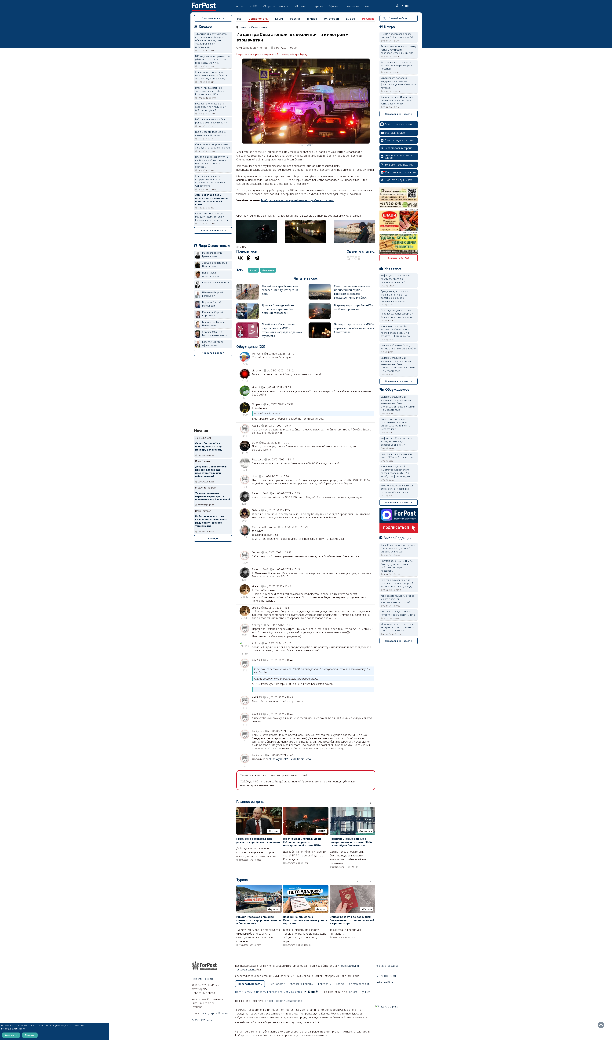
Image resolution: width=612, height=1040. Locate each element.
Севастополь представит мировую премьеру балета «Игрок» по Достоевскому (211, 75)
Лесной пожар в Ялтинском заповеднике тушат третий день (280, 290)
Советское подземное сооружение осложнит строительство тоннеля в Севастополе (210, 180)
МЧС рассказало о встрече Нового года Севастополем (297, 200)
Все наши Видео (395, 132)
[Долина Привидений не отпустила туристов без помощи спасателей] (247, 304)
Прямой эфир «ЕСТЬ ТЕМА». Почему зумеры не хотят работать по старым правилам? (397, 565)
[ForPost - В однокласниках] (316, 992)
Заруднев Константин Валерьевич (214, 264)
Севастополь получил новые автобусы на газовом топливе (212, 146)
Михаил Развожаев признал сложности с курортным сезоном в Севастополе (258, 920)
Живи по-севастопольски (400, 172)
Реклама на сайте (203, 979)
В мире (312, 18)
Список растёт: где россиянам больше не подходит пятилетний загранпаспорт (352, 920)
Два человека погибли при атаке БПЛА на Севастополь (397, 455)
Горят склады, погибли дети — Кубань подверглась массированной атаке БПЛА (303, 842)
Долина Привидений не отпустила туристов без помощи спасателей (278, 309)
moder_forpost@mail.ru (214, 1013)
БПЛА (322, 831)
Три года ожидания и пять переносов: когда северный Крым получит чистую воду (397, 313)
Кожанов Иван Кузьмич (215, 282)
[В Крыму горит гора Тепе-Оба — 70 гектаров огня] (320, 304)
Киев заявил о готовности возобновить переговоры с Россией (397, 65)
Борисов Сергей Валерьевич (212, 304)
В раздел (213, 538)
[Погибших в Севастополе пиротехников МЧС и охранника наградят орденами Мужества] (247, 323)
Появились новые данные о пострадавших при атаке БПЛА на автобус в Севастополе (351, 842)
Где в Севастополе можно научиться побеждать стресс (212, 133)
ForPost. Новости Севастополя (282, 1001)
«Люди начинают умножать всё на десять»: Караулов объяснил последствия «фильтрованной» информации (211, 40)
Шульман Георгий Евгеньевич (212, 294)
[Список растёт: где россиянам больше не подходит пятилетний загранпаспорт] (352, 886)
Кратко (340, 984)
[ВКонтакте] (240, 258)
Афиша (333, 6)
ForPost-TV (324, 984)
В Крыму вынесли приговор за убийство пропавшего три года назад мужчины (212, 59)
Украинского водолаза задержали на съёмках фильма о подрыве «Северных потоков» (398, 82)
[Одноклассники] (248, 258)
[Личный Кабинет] (397, 6)
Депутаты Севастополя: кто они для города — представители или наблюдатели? (211, 471)
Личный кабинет (399, 18)
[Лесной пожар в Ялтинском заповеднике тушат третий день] (247, 285)
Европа (367, 909)
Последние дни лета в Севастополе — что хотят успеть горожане (305, 920)
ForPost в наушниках (399, 179)
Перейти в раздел (213, 352)
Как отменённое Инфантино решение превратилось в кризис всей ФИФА (397, 100)
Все (239, 18)
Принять (29, 1035)
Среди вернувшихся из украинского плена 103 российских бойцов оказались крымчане (394, 296)
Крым (279, 18)
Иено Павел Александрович (211, 274)
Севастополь (258, 18)
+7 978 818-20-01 (385, 976)
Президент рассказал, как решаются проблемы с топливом (258, 840)
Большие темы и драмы (399, 164)
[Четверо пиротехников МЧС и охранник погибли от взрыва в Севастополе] (320, 323)
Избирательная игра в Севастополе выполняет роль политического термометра (211, 521)
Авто (368, 6)
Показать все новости (213, 230)
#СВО (253, 6)
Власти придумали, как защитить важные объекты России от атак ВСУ (211, 91)
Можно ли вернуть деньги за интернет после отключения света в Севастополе (397, 627)
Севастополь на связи (398, 124)
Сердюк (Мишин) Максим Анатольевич (214, 333)
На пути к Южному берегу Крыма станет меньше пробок (398, 347)
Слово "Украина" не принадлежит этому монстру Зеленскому (208, 446)
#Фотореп (331, 18)
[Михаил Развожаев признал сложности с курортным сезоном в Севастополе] (259, 886)
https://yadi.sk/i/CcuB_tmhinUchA (290, 759)
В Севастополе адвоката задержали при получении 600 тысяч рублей (210, 107)
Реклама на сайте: (386, 965)
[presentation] (358, 802)
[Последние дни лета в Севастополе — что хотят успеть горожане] (305, 886)
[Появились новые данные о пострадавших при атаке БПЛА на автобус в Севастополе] (352, 809)
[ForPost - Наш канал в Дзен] (319, 992)
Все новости (277, 984)
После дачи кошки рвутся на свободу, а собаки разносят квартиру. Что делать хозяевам (212, 161)
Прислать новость (213, 18)
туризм (274, 909)
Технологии (351, 6)
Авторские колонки (302, 984)
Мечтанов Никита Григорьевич (212, 254)
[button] (256, 222)
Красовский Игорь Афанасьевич (213, 343)
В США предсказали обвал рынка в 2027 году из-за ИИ (211, 121)
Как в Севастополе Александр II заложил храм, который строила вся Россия (398, 548)
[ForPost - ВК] (309, 992)
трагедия (366, 831)
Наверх (602, 1025)
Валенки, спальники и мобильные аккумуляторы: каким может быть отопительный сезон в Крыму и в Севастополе (398, 364)
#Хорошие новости (275, 6)
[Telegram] (257, 258)
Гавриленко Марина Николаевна (213, 323)
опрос (321, 909)
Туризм (318, 6)
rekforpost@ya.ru (385, 982)
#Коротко (301, 6)
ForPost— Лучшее (359, 992)
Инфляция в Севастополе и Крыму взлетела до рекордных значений (397, 279)
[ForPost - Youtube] (313, 992)
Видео (350, 18)
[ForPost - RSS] (305, 992)
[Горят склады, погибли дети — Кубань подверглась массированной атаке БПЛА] (305, 809)
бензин (274, 831)
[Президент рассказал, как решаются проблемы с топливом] (259, 809)
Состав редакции (359, 984)
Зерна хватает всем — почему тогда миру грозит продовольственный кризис (212, 199)
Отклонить (11, 1035)
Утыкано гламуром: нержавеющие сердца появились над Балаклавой (212, 496)
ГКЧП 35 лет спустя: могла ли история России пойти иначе (398, 613)
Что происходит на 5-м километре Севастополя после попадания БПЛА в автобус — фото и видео (395, 331)
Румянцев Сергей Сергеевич (212, 314)
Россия (295, 18)
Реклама (368, 18)
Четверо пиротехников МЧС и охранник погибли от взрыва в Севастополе (354, 328)
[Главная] (204, 4)
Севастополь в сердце (398, 148)
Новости (238, 6)
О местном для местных (399, 140)
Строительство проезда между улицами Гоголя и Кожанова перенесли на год (211, 217)
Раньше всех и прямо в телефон (398, 156)
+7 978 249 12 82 (202, 1019)
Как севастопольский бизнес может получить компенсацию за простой (398, 599)
